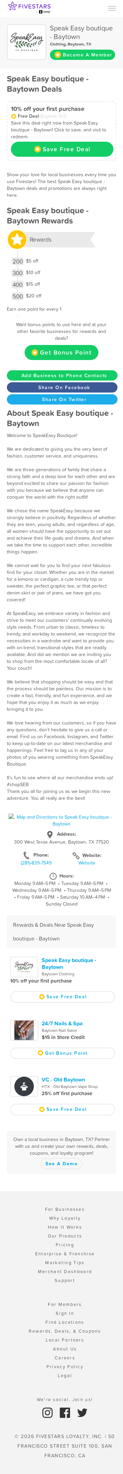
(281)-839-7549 (36, 862)
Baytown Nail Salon (59, 1030)
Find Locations (64, 1322)
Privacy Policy (64, 1366)
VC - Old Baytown (63, 1079)
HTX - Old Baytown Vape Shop (70, 1087)
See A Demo (61, 1163)
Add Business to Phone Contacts (64, 375)
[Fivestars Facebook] (65, 1412)
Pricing (65, 1245)
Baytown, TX (79, 44)
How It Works (65, 1227)
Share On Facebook (64, 387)
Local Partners (65, 1340)
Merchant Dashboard (65, 1271)
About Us (65, 1349)
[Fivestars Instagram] (48, 1412)
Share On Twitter (64, 399)
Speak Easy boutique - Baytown (69, 963)
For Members (65, 1304)
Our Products (65, 1236)
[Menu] (112, 8)
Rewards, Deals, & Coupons (65, 1331)
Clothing (58, 44)
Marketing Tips (64, 1262)
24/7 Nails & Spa (62, 1023)
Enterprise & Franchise (65, 1254)
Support (65, 1280)
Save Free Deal (67, 149)
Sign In (65, 1313)
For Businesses (65, 1209)
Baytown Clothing (58, 974)
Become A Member (87, 54)
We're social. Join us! (65, 1399)
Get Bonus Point (66, 352)
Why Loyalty (65, 1218)
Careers (65, 1358)
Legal (65, 1375)
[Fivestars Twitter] (82, 1412)
